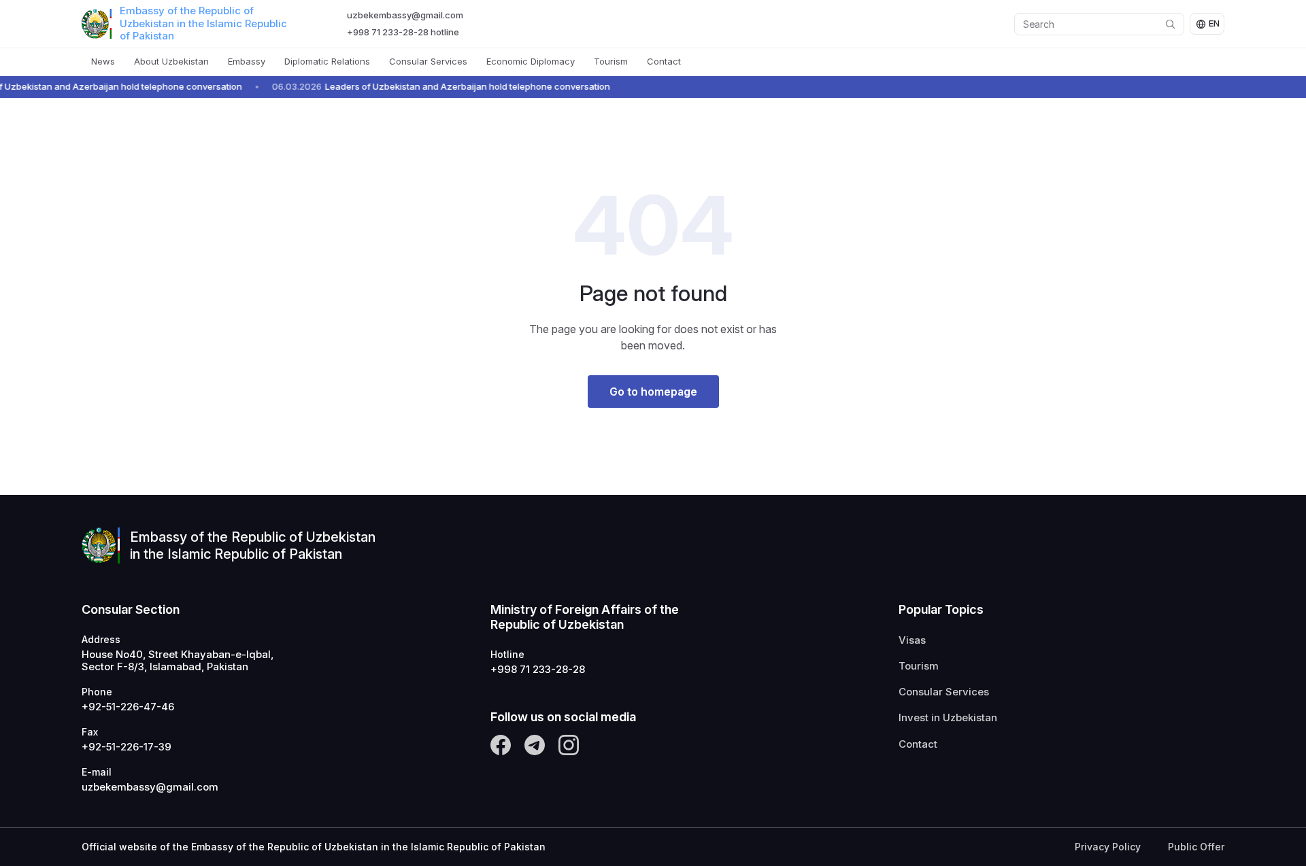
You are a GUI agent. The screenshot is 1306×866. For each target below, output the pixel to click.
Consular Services (428, 61)
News (103, 61)
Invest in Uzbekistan (948, 718)
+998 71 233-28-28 (537, 669)
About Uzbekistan (171, 61)
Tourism (611, 61)
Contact (664, 61)
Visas (912, 640)
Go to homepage (653, 391)
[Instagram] (568, 745)
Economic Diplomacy (530, 61)
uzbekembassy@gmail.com (405, 15)
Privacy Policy (1108, 847)
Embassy (246, 61)
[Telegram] (534, 745)
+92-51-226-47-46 (128, 707)
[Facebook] (500, 745)
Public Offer (1196, 847)
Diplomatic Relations (327, 61)
